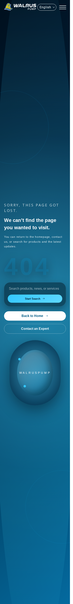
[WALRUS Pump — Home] (20, 7)
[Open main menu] (62, 7)
